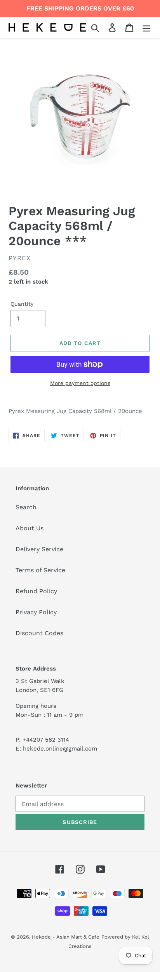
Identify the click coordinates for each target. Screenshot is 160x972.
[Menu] (146, 27)
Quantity (21, 304)
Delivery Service (39, 549)
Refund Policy (36, 591)
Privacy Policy (36, 612)
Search (26, 507)
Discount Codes (39, 633)
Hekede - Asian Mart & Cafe (65, 937)
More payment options (80, 383)
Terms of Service (40, 570)
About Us (29, 528)
